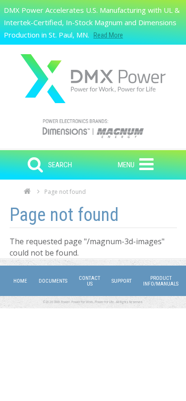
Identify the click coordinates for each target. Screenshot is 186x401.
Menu (126, 165)
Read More (108, 35)
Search (60, 165)
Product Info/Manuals (160, 281)
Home (27, 193)
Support (122, 281)
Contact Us (89, 281)
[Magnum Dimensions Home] (93, 78)
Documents (53, 281)
